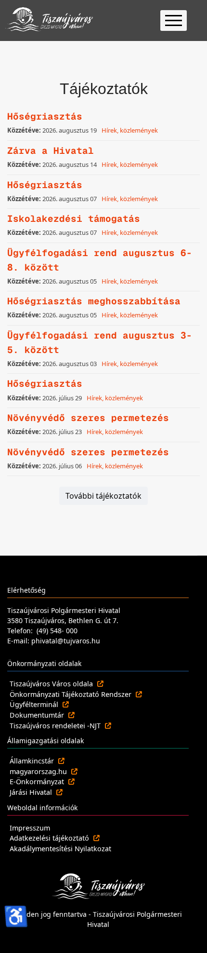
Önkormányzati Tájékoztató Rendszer (71, 694)
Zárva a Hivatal (50, 151)
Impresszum (30, 827)
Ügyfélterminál (35, 704)
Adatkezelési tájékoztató (50, 838)
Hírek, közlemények (130, 130)
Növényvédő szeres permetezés (88, 418)
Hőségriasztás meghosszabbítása (94, 301)
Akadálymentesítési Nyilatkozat (60, 848)
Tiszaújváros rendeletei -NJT (56, 725)
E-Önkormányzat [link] (38, 781)
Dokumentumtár (38, 715)
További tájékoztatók (103, 495)
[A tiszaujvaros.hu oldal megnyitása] (98, 885)
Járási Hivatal (32, 792)
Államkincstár (33, 760)
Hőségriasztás (44, 116)
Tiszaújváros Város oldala (52, 683)
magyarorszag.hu (39, 771)
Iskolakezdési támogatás (73, 219)
